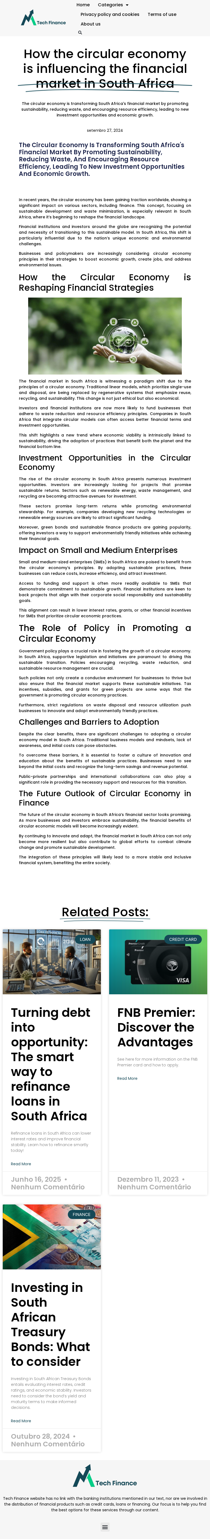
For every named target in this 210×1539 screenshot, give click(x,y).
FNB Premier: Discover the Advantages (156, 1027)
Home (83, 5)
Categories (110, 5)
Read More (21, 1164)
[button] (80, 32)
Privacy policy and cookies (110, 14)
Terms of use (162, 14)
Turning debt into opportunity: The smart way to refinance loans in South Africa (50, 1064)
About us (91, 24)
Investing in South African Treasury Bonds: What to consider (50, 1324)
